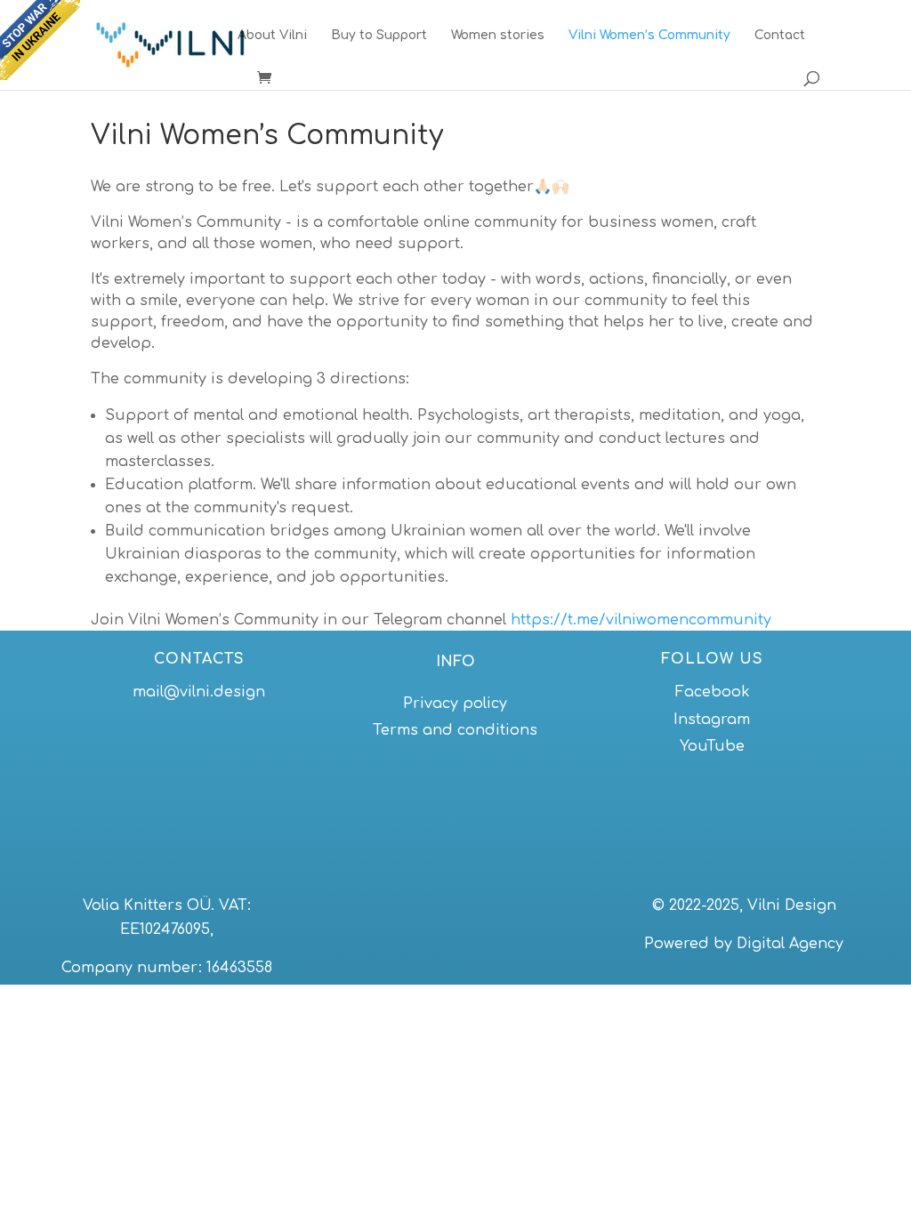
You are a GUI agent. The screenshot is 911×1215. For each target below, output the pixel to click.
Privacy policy (455, 704)
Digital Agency (790, 944)
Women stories (497, 35)
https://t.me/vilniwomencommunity (641, 620)
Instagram (711, 720)
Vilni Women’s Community (649, 35)
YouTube (712, 746)
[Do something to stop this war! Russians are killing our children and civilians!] (40, 40)
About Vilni (272, 35)
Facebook (712, 692)
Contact (779, 35)
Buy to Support (379, 35)
